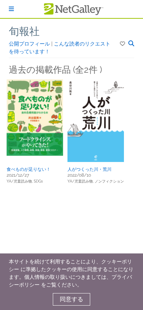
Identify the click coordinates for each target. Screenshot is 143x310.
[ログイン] (11, 9)
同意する (71, 299)
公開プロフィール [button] (30, 44)
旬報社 (24, 31)
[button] (123, 43)
